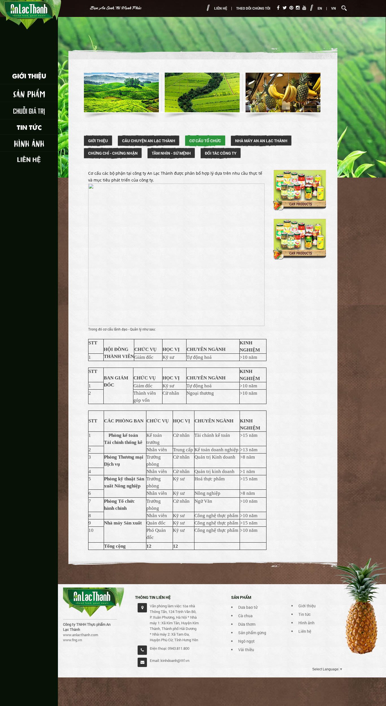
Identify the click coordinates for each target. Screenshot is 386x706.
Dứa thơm (246, 624)
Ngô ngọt (246, 641)
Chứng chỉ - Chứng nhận (113, 153)
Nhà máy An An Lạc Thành (261, 140)
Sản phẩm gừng (252, 632)
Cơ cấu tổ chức (205, 140)
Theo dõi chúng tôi (253, 8)
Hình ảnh (306, 622)
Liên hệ (220, 8)
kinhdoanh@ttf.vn (175, 660)
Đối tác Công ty (221, 153)
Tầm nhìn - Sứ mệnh (171, 153)
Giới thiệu (98, 140)
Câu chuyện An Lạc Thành (148, 140)
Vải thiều (246, 649)
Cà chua (245, 615)
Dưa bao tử (247, 607)
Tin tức (304, 614)
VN (333, 8)
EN (320, 8)
